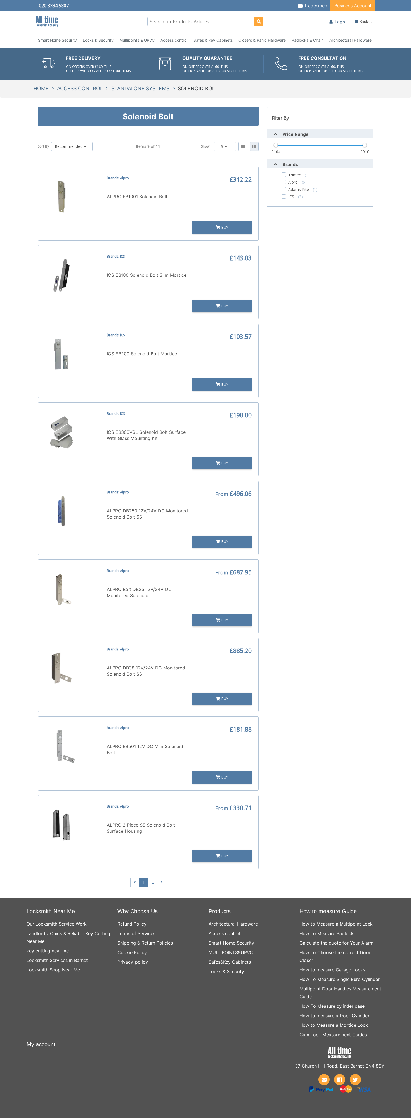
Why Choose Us (137, 911)
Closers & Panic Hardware (262, 40)
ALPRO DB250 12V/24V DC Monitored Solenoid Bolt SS (147, 514)
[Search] (258, 21)
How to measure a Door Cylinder (334, 1015)
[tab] (320, 133)
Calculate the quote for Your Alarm (336, 943)
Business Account (353, 5)
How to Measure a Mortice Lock (333, 1025)
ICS (295, 196)
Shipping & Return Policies (145, 943)
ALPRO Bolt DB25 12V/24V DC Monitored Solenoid (139, 592)
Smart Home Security (57, 40)
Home (41, 88)
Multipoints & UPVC (137, 40)
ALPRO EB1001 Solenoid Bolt (137, 196)
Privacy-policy (132, 962)
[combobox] (205, 21)
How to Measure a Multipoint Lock (336, 924)
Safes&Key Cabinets (230, 962)
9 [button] (222, 146)
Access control (173, 40)
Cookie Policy (132, 952)
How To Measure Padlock (326, 933)
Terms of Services (136, 933)
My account (41, 1044)
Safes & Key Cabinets (213, 40)
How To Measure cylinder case (332, 1006)
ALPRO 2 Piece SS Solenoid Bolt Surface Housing (141, 828)
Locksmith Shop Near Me (53, 970)
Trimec (299, 175)
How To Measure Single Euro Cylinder (339, 979)
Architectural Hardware (350, 40)
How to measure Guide (328, 911)
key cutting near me (48, 951)
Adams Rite (303, 189)
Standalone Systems (140, 88)
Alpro (297, 182)
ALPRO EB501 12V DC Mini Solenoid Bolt (145, 749)
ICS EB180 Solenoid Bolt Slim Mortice (146, 275)
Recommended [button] (68, 146)
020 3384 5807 (54, 6)
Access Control (80, 88)
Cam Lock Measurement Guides (333, 1034)
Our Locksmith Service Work (57, 924)
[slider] (276, 145)
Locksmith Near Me (51, 911)
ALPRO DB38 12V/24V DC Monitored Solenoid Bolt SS (146, 671)
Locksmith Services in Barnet (57, 960)
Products (220, 911)
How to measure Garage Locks (332, 970)
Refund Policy (132, 924)
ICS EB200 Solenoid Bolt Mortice (142, 353)
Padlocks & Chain (307, 40)
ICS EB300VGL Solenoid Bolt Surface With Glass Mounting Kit (146, 435)
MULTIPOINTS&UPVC (231, 952)
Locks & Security (98, 40)
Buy (224, 227)
